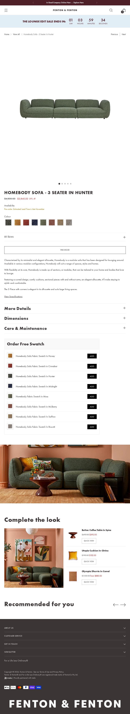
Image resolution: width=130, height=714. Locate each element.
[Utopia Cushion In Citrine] (73, 556)
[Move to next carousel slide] (123, 604)
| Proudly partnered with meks (24, 678)
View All (16, 34)
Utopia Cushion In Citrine (95, 550)
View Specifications (13, 296)
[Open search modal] (111, 10)
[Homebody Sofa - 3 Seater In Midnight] (35, 222)
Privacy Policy (58, 672)
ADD (92, 356)
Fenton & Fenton (26, 672)
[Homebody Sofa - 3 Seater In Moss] (43, 222)
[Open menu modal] (6, 10)
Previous (114, 34)
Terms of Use (44, 672)
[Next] (96, 2)
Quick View (89, 541)
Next (124, 34)
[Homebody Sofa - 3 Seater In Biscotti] (69, 222)
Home (6, 34)
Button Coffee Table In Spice (96, 530)
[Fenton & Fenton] (65, 10)
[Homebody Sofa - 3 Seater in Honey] (17, 222)
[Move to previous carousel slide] (115, 605)
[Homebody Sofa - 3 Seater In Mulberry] (52, 222)
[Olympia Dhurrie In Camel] (73, 577)
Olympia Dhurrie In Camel (96, 571)
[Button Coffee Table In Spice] (73, 536)
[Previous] (33, 2)
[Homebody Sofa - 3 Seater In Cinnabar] (26, 222)
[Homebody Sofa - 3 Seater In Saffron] (60, 222)
